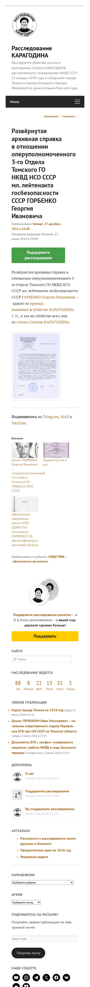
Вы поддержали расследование (49, 809)
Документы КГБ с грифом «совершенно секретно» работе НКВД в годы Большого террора (44, 747)
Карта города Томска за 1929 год (37, 710)
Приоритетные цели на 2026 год (45, 850)
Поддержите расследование (47, 791)
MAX (65, 416)
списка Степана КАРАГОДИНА (42, 321)
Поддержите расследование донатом (42, 614)
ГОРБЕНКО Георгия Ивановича (48, 297)
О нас (29, 773)
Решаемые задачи (34, 856)
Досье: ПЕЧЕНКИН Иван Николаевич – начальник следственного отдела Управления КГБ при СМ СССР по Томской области (44, 725)
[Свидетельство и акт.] (56, 450)
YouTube (19, 422)
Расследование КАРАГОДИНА (32, 51)
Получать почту (28, 953)
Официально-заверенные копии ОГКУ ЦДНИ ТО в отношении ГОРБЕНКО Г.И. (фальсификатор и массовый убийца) (25, 529)
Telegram (51, 416)
